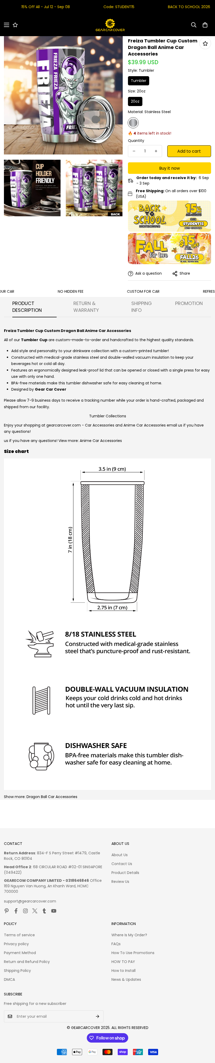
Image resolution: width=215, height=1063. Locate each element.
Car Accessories (99, 425)
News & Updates (126, 979)
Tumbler (138, 80)
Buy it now (169, 168)
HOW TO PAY (123, 961)
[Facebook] (16, 910)
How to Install (123, 970)
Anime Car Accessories (144, 425)
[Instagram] (25, 910)
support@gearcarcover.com (30, 901)
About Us (119, 854)
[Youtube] (53, 910)
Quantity (136, 140)
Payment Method (20, 952)
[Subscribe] (98, 1016)
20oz (135, 101)
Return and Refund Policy (27, 961)
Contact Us (121, 863)
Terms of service (19, 935)
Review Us (120, 881)
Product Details (125, 872)
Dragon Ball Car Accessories (51, 796)
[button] (205, 25)
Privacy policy (16, 943)
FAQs (116, 943)
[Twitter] (35, 910)
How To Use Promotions (132, 952)
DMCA (9, 979)
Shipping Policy (17, 970)
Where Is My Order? (129, 935)
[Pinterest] (6, 910)
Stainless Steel (133, 123)
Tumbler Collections (107, 416)
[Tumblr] (44, 910)
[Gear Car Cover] (110, 25)
